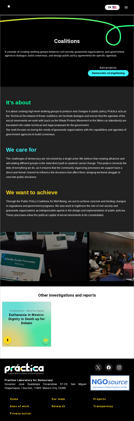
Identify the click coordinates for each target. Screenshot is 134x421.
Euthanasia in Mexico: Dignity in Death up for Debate (26, 319)
